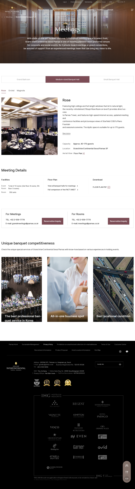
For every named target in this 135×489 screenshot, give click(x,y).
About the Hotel (43, 10)
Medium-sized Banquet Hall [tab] (67, 79)
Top (126, 479)
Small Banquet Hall (111, 79)
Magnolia (21, 90)
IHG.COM (121, 2)
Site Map (97, 350)
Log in (65, 2)
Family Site (100, 364)
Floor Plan (78, 153)
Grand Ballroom (23, 79)
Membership (88, 2)
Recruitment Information (42, 350)
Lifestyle (110, 10)
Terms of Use (105, 344)
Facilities (101, 10)
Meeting (81, 10)
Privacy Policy (48, 344)
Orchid (11, 90)
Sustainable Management (30, 344)
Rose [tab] (3, 90)
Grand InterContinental (12, 9)
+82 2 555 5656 (42, 367)
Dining (73, 10)
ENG (110, 2)
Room (65, 10)
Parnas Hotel (13, 344)
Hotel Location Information (81, 350)
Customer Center (101, 2)
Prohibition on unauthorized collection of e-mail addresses (77, 344)
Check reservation (75, 2)
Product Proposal (61, 350)
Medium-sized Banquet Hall (26, 17)
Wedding (91, 10)
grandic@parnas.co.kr (46, 364)
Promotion (56, 10)
